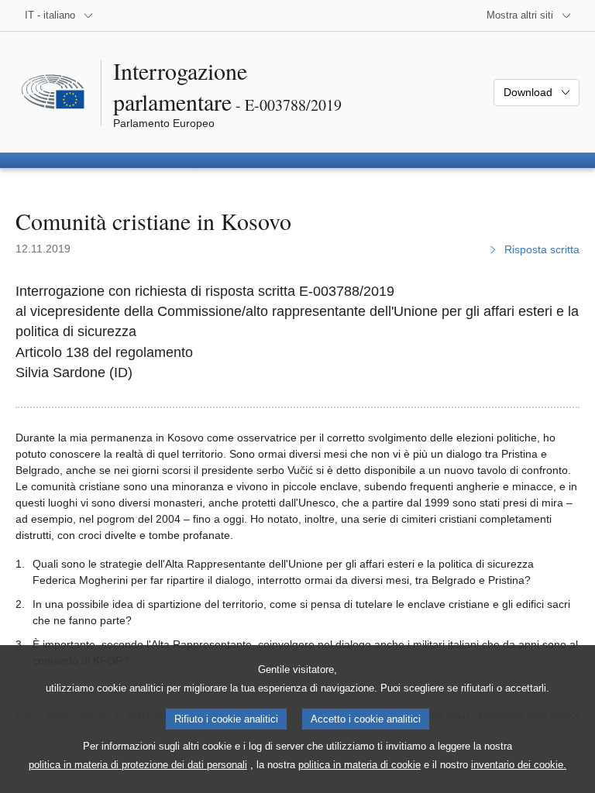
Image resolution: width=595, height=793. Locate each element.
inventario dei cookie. (518, 765)
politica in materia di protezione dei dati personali (138, 765)
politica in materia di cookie (359, 765)
